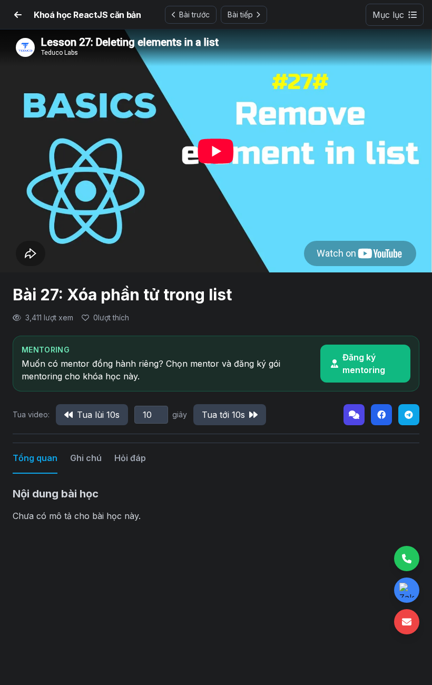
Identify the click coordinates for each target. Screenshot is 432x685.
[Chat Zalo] (406, 590)
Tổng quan (35, 458)
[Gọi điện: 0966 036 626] (406, 558)
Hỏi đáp (130, 458)
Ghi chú (86, 458)
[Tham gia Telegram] (408, 414)
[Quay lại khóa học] (17, 14)
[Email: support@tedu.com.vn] (406, 621)
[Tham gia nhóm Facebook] (381, 414)
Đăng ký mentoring (363, 363)
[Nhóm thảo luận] (354, 414)
